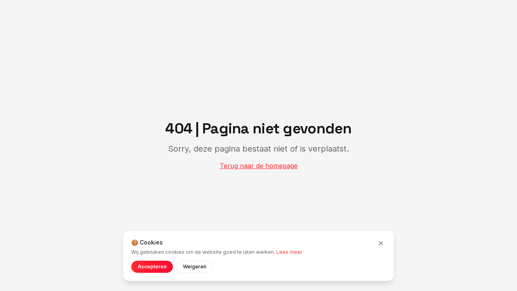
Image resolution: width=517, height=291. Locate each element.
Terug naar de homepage (259, 166)
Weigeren (194, 267)
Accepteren (152, 267)
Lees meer (289, 252)
